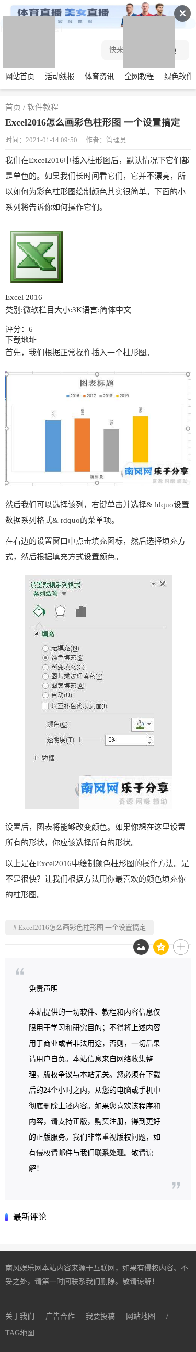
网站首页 (19, 76)
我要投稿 (100, 1316)
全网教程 (139, 76)
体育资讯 (99, 76)
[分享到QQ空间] (161, 947)
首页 (13, 107)
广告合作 (60, 1316)
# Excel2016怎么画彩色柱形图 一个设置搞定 (79, 927)
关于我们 (19, 1316)
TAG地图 (19, 1333)
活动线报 (59, 76)
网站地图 (140, 1316)
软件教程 (43, 107)
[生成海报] (141, 947)
